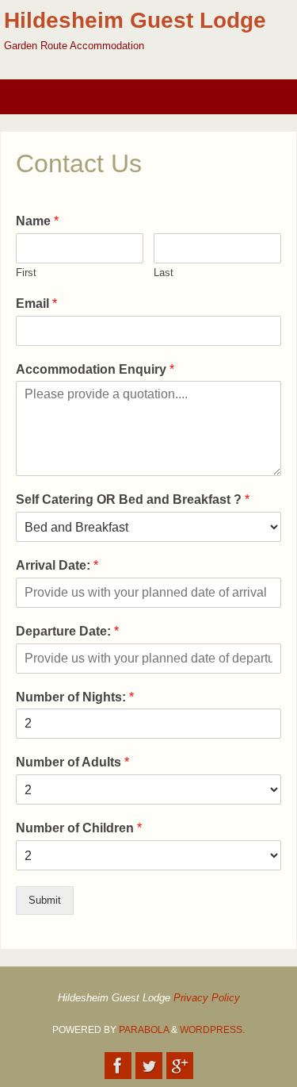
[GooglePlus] (179, 1065)
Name (37, 221)
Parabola (144, 1029)
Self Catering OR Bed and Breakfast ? (132, 499)
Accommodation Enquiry (95, 369)
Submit (45, 900)
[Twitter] (148, 1065)
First (26, 272)
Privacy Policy (206, 998)
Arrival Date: (57, 565)
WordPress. (212, 1029)
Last (163, 272)
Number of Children (79, 828)
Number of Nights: (75, 697)
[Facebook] (118, 1065)
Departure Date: (67, 631)
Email (36, 303)
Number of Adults (72, 762)
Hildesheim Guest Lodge (135, 20)
